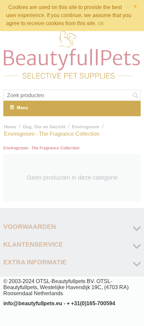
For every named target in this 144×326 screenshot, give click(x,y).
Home (10, 126)
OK (101, 23)
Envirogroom (85, 126)
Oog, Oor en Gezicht (44, 126)
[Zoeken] (135, 95)
